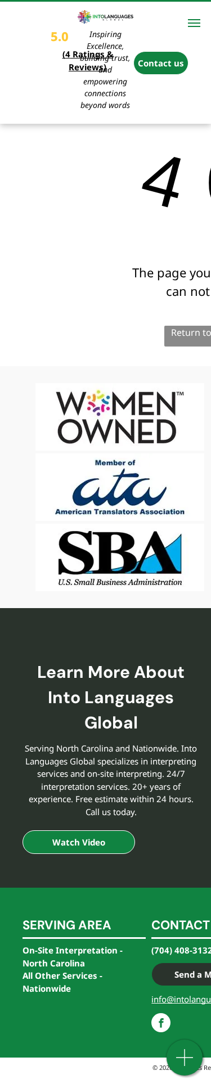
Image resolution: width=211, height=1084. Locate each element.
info (159, 999)
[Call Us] (185, 1063)
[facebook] (160, 1024)
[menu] (194, 23)
